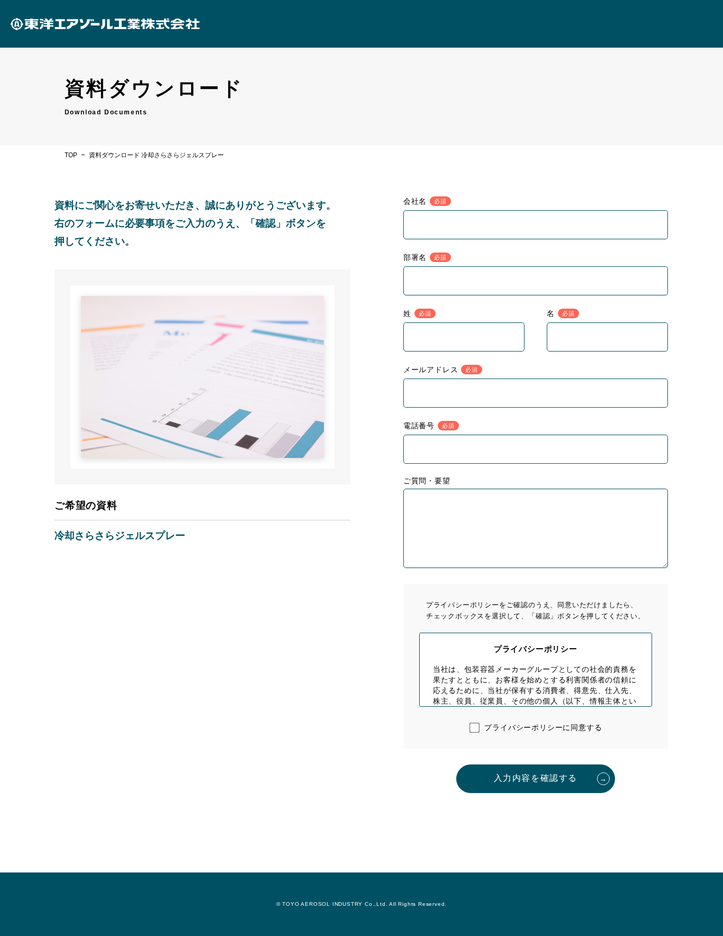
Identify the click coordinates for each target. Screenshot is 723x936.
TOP (71, 155)
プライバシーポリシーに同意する (543, 727)
